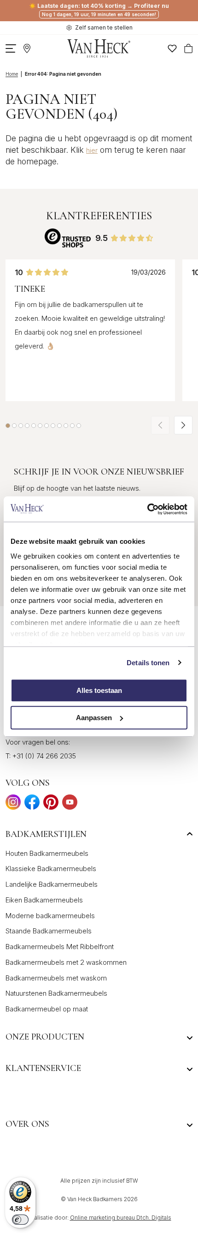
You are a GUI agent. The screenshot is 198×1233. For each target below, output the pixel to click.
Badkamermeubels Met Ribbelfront (60, 946)
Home (12, 74)
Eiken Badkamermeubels (44, 900)
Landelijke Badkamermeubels (52, 884)
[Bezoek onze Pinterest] (50, 804)
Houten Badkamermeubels (47, 853)
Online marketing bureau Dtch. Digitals (120, 1217)
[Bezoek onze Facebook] (32, 804)
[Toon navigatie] (11, 48)
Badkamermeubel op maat (47, 1008)
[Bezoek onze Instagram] (13, 804)
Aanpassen (94, 718)
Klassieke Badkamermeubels (51, 868)
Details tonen (148, 663)
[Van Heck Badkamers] (99, 48)
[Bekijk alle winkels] (26, 48)
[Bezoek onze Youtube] (69, 804)
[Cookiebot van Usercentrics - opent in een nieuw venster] (147, 509)
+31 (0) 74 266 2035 (44, 756)
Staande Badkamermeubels (49, 930)
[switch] (20, 1220)
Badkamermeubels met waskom (56, 978)
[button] (8, 425)
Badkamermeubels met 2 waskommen (66, 962)
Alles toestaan (99, 690)
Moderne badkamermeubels (50, 915)
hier (92, 150)
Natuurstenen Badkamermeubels (56, 993)
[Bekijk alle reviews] (68, 238)
